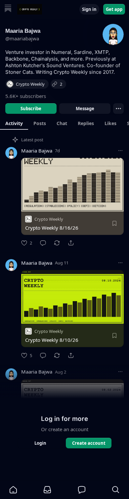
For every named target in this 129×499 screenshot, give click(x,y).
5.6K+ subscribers (25, 96)
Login (40, 443)
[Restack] (57, 243)
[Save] (114, 223)
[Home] (8, 9)
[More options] (120, 150)
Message (85, 109)
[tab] (14, 123)
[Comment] (43, 243)
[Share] (70, 243)
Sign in (89, 9)
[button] (13, 489)
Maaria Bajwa (36, 150)
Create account (89, 443)
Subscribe (31, 109)
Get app (114, 9)
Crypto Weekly (48, 219)
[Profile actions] (118, 108)
